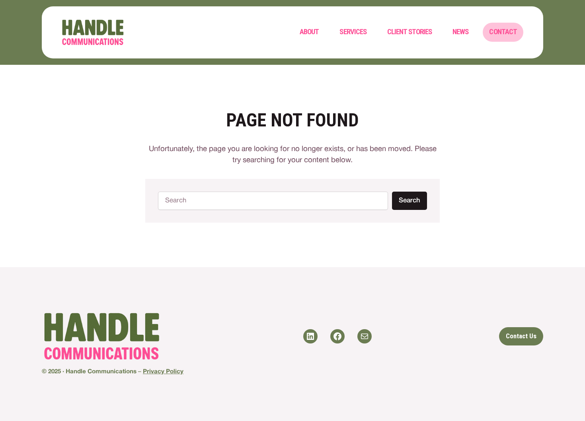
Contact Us (521, 336)
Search (409, 201)
